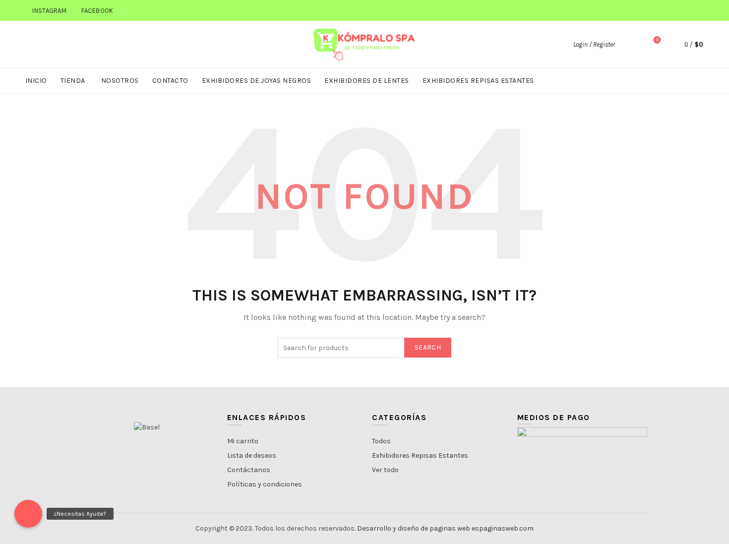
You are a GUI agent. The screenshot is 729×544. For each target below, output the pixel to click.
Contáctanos (248, 470)
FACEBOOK (97, 10)
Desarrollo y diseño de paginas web (413, 528)
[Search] (629, 44)
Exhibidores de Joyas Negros (256, 80)
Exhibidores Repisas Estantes (478, 80)
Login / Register (594, 44)
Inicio (36, 80)
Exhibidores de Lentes (366, 80)
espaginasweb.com (503, 528)
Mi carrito (242, 441)
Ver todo (385, 470)
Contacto (170, 80)
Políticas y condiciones (264, 484)
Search (428, 347)
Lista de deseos (251, 455)
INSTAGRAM (49, 10)
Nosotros (120, 80)
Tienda (73, 80)
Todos (381, 441)
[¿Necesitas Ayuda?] (28, 514)
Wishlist (657, 40)
